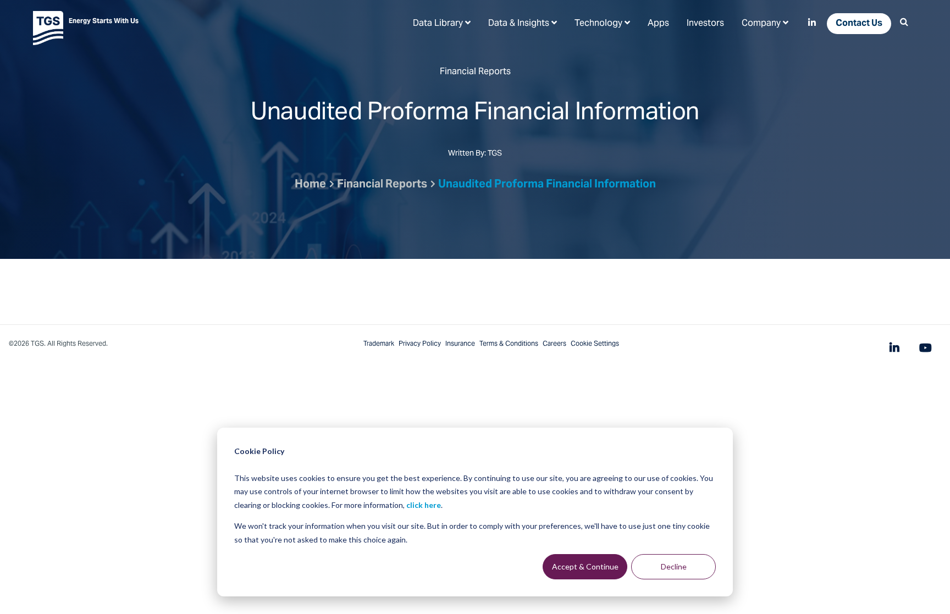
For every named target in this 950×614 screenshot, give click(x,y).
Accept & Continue (585, 566)
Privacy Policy (420, 344)
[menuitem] (441, 23)
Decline (674, 566)
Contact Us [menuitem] (859, 23)
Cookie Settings (595, 344)
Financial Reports (382, 185)
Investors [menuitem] (705, 23)
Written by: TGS (475, 154)
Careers (554, 344)
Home (310, 185)
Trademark (378, 344)
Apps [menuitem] (658, 23)
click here (423, 505)
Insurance (460, 344)
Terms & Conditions (508, 344)
